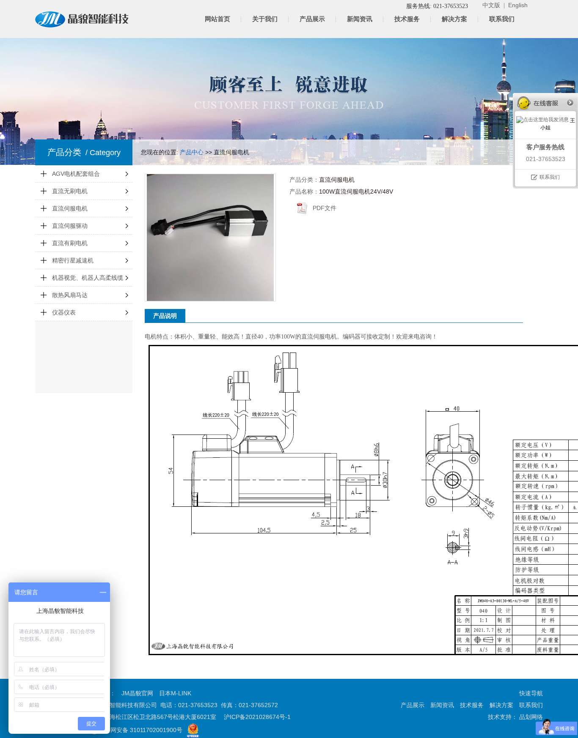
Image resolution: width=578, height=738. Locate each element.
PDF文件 (324, 208)
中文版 (491, 5)
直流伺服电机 (70, 208)
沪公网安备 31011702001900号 (140, 730)
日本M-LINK (175, 693)
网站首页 (217, 19)
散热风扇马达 (70, 295)
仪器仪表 (64, 312)
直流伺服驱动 (70, 225)
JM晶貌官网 (137, 693)
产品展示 (312, 19)
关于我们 (265, 19)
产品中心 (192, 152)
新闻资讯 (359, 19)
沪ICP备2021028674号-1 (257, 716)
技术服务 (407, 19)
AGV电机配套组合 (76, 173)
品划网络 (530, 716)
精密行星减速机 (73, 260)
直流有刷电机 (70, 243)
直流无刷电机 (70, 191)
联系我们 (502, 19)
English (518, 5)
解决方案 (454, 19)
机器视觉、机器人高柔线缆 (87, 277)
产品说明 (165, 315)
